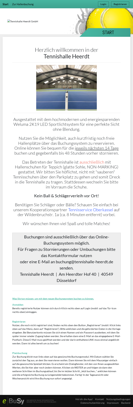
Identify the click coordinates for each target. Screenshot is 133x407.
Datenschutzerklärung (92, 402)
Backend (125, 402)
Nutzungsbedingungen (118, 399)
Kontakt (99, 399)
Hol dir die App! (84, 399)
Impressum (113, 402)
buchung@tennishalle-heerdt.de (84, 261)
